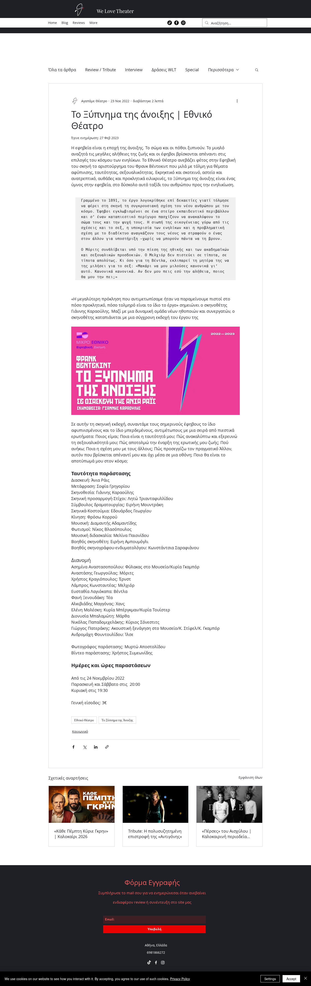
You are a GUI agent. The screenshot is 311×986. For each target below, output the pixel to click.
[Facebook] (176, 22)
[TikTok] (169, 22)
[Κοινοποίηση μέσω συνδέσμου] (107, 747)
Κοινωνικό (80, 731)
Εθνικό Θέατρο (84, 720)
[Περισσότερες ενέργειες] (237, 101)
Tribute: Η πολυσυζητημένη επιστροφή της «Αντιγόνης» (155, 833)
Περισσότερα (221, 69)
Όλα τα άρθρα (62, 69)
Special (192, 69)
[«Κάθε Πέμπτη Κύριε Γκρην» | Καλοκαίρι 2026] (82, 804)
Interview (134, 69)
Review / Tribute (100, 69)
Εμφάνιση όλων (251, 777)
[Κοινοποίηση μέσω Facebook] (73, 747)
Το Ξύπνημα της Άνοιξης (117, 720)
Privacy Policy (180, 978)
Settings (270, 978)
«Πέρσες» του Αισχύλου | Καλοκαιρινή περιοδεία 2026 (226, 833)
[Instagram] (183, 22)
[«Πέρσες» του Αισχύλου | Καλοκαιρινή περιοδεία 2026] (229, 804)
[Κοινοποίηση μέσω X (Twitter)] (84, 747)
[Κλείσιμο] (305, 978)
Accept (291, 978)
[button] (257, 69)
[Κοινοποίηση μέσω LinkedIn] (96, 747)
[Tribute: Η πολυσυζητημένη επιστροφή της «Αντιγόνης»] (156, 804)
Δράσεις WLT (164, 69)
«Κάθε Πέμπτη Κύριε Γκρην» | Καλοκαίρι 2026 (81, 833)
